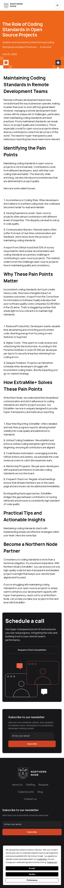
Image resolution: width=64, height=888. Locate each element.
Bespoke (43, 784)
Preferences (32, 880)
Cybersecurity (26, 791)
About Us (17, 784)
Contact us (30, 799)
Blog (40, 791)
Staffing (30, 784)
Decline (32, 874)
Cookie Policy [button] (42, 859)
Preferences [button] (52, 862)
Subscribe (32, 743)
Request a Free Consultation (32, 649)
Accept (32, 868)
